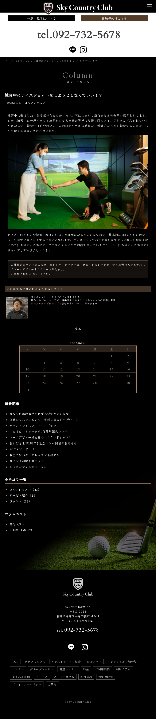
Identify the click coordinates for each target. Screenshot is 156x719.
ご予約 (52, 684)
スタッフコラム (64, 677)
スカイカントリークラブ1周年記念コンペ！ (40, 431)
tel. (78, 630)
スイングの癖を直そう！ (27, 461)
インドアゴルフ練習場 (122, 661)
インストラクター (53, 289)
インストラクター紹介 (66, 661)
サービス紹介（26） (24, 495)
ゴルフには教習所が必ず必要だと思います (39, 414)
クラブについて (35, 661)
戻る (78, 329)
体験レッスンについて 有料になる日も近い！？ (44, 420)
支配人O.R (17, 524)
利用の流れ (123, 669)
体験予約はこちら (114, 18)
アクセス (42, 677)
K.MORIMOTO (21, 530)
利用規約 (86, 677)
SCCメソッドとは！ (24, 449)
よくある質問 (21, 677)
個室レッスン (68, 669)
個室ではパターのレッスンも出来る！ (36, 455)
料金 (86, 669)
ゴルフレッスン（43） (25, 489)
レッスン (18, 669)
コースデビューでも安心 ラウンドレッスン (41, 437)
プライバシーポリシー (27, 684)
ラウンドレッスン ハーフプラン (33, 426)
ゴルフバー (94, 661)
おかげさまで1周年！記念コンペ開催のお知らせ (43, 443)
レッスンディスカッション (28, 467)
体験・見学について (41, 18)
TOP (15, 661)
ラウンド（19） (21, 501)
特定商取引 (105, 677)
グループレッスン (41, 669)
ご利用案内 (102, 669)
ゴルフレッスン (35, 103)
